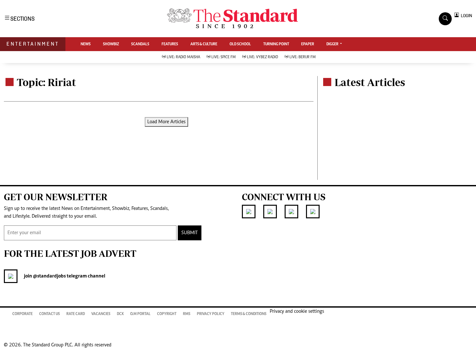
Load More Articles (166, 122)
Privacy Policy (210, 314)
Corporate (22, 314)
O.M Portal (140, 314)
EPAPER (307, 44)
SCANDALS (140, 44)
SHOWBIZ (111, 44)
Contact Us (49, 314)
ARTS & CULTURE (203, 44)
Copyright (166, 314)
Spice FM (223, 57)
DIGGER (332, 44)
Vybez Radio (262, 57)
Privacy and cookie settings (297, 311)
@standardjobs (49, 276)
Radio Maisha (183, 57)
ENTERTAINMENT (32, 44)
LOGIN (465, 15)
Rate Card (75, 314)
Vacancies (100, 314)
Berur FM (302, 57)
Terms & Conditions (248, 314)
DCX (120, 314)
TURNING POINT (276, 44)
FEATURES (170, 44)
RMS (186, 314)
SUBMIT (189, 232)
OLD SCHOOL (240, 44)
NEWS (86, 44)
